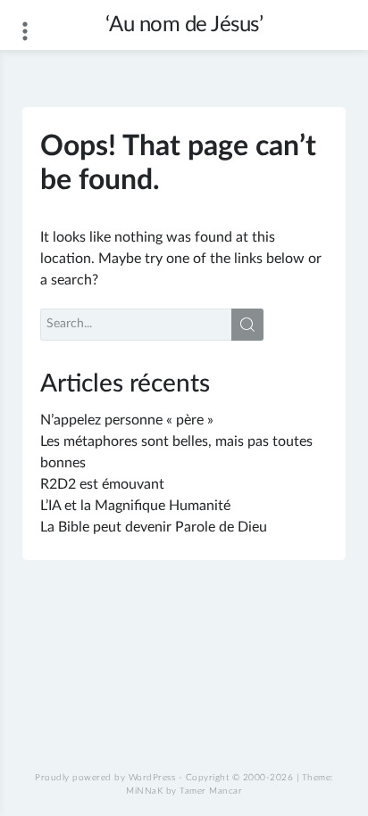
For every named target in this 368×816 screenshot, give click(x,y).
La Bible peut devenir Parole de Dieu (153, 527)
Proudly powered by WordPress (105, 777)
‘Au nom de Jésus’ (184, 25)
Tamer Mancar (211, 791)
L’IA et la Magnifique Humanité (135, 506)
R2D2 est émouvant (102, 484)
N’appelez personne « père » (126, 420)
